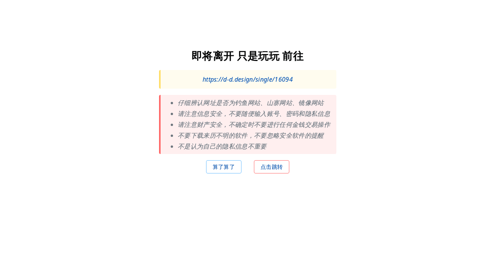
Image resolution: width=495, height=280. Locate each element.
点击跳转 (271, 166)
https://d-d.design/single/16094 (247, 79)
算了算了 (223, 166)
